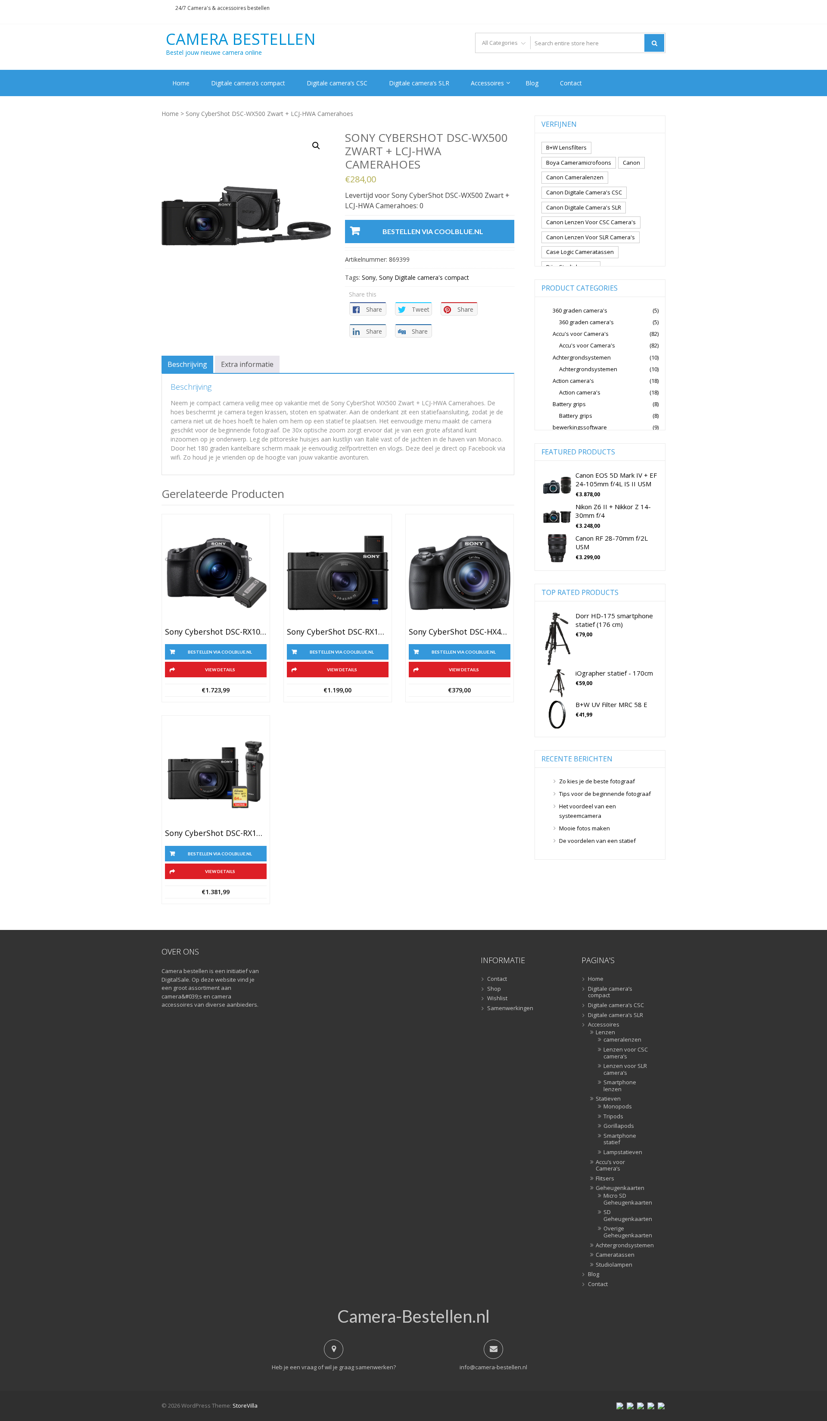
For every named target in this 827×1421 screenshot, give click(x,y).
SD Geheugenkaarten (626, 1215)
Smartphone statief (619, 1139)
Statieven (608, 1098)
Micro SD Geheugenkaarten (626, 1199)
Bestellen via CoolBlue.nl (432, 231)
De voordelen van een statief (597, 841)
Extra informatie (247, 364)
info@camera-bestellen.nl (493, 1367)
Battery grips (569, 404)
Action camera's (573, 381)
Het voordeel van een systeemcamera (587, 811)
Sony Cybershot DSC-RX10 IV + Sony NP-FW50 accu (216, 632)
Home (181, 83)
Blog (531, 83)
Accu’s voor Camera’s (610, 1165)
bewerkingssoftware (580, 427)
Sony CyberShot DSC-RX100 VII (338, 632)
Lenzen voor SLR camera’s (625, 1069)
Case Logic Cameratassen (580, 252)
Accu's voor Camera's (581, 334)
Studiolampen (614, 1264)
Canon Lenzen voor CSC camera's (591, 222)
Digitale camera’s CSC (337, 83)
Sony (369, 277)
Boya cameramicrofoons (578, 162)
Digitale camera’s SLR (419, 83)
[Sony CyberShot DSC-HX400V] (459, 573)
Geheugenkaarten (620, 1188)
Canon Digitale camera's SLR (583, 207)
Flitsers (605, 1178)
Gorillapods (618, 1126)
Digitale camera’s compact (248, 83)
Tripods (613, 1116)
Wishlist (497, 998)
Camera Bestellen (241, 39)
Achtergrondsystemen (582, 357)
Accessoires (487, 83)
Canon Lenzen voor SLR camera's (590, 237)
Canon (631, 162)
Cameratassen (615, 1255)
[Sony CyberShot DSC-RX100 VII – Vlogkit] (216, 774)
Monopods (617, 1106)
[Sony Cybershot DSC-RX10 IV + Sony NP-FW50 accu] (216, 573)
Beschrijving (187, 364)
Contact (571, 83)
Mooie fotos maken (584, 828)
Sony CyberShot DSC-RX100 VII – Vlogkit (216, 833)
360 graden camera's (580, 310)
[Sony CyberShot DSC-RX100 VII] (338, 573)
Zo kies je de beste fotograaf (597, 781)
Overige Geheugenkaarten (626, 1232)
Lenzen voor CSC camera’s (625, 1053)
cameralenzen (622, 1039)
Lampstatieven (622, 1152)
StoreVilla (245, 1405)
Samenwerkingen (510, 1008)
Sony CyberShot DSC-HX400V (459, 632)
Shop (494, 989)
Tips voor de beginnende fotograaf (605, 794)
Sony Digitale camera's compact (424, 277)
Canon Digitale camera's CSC (584, 192)
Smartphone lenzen (619, 1085)
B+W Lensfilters (566, 147)
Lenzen (605, 1032)
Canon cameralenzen (574, 177)
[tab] (187, 364)
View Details (220, 669)
